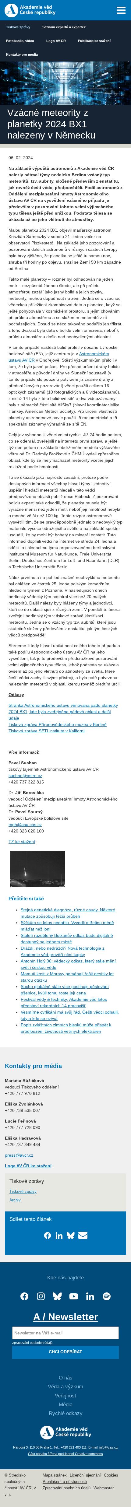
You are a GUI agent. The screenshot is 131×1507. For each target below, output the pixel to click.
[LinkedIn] (90, 1296)
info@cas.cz (108, 1447)
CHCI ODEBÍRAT (65, 1351)
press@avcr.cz (19, 1155)
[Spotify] (106, 1296)
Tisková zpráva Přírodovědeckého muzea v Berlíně (58, 724)
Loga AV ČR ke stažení (28, 1165)
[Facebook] (24, 1296)
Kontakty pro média (22, 54)
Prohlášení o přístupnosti (65, 1482)
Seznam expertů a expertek (64, 27)
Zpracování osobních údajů (66, 1488)
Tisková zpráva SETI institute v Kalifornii (47, 730)
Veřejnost (65, 1396)
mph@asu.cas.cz (25, 824)
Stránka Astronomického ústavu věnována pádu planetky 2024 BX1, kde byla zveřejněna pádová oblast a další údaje (63, 711)
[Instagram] (40, 1296)
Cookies (111, 1475)
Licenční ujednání (85, 1475)
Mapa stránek (55, 1475)
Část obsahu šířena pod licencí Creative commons (65, 1454)
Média (66, 1404)
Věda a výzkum (65, 1387)
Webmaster (104, 1488)
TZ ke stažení (22, 841)
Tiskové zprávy (18, 27)
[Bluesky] (57, 1296)
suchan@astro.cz (25, 775)
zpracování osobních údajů (32, 1342)
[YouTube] (73, 1296)
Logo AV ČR (56, 41)
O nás (66, 1378)
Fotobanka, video (20, 41)
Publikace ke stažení (94, 41)
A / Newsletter (65, 1316)
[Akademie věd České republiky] (65, 1437)
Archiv (15, 1200)
